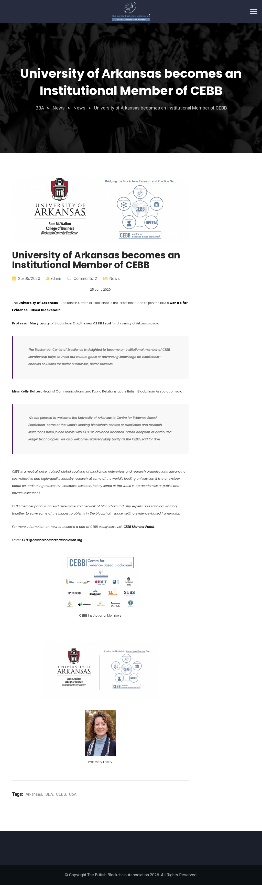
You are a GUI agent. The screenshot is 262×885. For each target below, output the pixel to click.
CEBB (61, 794)
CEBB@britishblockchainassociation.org (52, 540)
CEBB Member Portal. (139, 527)
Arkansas (34, 794)
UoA (73, 794)
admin (55, 278)
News (114, 278)
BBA (49, 794)
